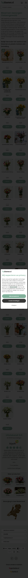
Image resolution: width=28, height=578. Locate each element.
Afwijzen (14, 305)
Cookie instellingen (14, 301)
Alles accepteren (14, 296)
